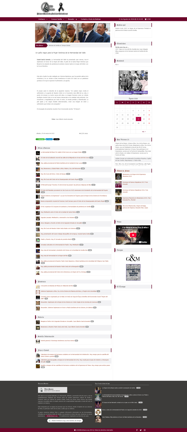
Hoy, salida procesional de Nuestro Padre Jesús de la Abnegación (60, 266)
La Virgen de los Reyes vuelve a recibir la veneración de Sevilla (121, 388)
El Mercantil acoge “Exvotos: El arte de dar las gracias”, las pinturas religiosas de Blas (66, 185)
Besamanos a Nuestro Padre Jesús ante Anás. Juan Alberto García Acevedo (63, 327)
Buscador (71, 19)
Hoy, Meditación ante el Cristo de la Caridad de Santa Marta (58, 212)
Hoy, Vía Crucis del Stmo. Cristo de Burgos (53, 174)
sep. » (144, 131)
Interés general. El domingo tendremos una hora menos (57, 340)
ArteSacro (42, 19)
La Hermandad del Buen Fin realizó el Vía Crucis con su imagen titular (61, 152)
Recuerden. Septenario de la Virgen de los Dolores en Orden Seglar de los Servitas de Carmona (69, 302)
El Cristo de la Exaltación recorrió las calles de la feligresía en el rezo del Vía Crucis (65, 157)
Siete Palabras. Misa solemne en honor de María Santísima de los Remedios (124, 417)
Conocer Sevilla (56, 19)
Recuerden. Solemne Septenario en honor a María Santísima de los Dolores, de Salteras (67, 307)
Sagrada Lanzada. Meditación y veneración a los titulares (57, 217)
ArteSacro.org (85, 430)
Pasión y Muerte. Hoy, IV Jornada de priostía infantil (56, 239)
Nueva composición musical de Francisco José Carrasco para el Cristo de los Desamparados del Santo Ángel (72, 201)
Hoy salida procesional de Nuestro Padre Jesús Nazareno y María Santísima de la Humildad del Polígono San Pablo (74, 261)
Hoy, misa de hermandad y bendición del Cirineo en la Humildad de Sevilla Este (64, 250)
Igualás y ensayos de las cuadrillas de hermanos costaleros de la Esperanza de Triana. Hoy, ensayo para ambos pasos (75, 365)
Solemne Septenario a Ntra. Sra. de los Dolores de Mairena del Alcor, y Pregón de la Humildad (68, 291)
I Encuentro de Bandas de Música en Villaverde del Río (57, 286)
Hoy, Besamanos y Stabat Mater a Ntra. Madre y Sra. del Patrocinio (60, 168)
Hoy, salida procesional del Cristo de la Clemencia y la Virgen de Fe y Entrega (63, 272)
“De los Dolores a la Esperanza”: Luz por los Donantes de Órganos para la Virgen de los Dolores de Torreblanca (74, 196)
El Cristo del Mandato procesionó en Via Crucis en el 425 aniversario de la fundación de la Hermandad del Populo (74, 190)
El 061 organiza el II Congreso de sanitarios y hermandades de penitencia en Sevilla (65, 206)
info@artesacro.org (52, 416)
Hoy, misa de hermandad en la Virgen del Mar (54, 255)
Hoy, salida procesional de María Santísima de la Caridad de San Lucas (61, 163)
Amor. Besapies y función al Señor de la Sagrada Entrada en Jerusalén (61, 223)
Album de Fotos (123, 171)
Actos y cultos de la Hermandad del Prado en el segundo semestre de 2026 (124, 410)
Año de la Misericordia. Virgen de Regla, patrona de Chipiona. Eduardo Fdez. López (135, 207)
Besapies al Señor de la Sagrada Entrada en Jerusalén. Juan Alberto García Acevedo (65, 321)
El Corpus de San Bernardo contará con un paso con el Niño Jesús (122, 402)
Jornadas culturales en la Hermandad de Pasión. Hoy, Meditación (60, 245)
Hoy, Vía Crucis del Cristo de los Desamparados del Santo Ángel (59, 179)
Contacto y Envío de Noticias (91, 19)
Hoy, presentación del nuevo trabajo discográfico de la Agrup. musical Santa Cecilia (65, 234)
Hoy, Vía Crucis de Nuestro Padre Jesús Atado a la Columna (58, 228)
